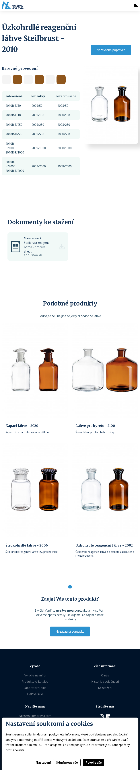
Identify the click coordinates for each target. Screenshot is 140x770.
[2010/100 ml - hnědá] (61, 79)
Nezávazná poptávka (110, 50)
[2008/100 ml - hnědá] (17, 79)
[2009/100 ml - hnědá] (39, 79)
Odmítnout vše (67, 762)
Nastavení (43, 762)
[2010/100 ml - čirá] (50, 79)
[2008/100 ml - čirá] (6, 79)
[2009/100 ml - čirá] (28, 79)
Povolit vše (94, 762)
